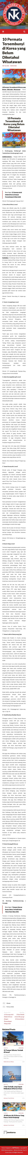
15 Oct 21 (6, 1047)
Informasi (8, 1061)
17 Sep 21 (5, 1113)
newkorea (13, 65)
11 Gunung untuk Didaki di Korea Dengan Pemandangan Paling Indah (13, 195)
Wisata (8, 1003)
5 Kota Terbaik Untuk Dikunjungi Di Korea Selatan (19, 1017)
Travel (9, 1098)
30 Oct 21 (6, 1084)
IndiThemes (15, 1148)
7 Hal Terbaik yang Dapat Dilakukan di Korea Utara (13, 1088)
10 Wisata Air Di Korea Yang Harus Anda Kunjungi (14, 1116)
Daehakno (5, 258)
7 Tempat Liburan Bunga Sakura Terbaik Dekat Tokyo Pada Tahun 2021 (13, 909)
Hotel (5, 1061)
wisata (12, 1006)
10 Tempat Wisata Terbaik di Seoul (13, 1051)
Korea (8, 1006)
